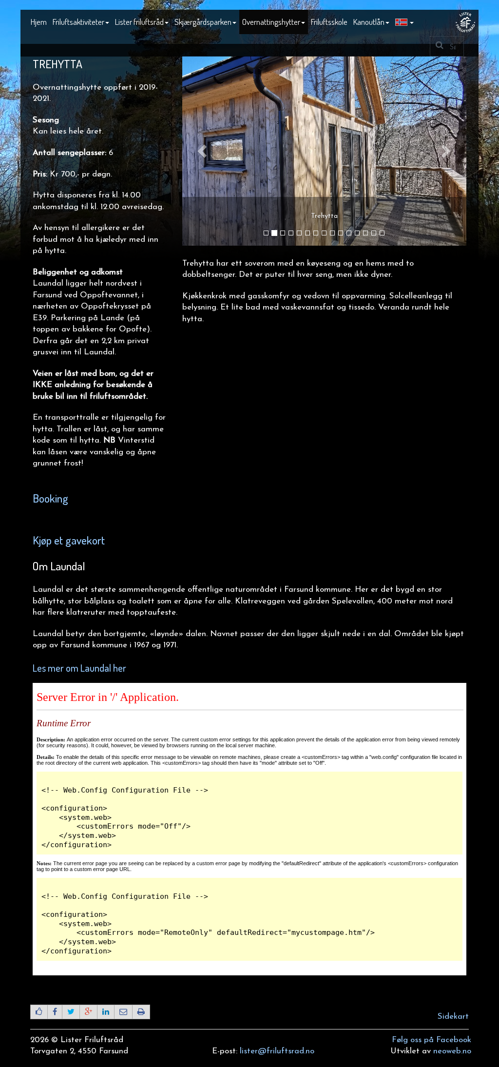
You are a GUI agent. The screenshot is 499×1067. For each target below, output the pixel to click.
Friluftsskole (329, 22)
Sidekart (453, 1016)
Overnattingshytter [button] (271, 22)
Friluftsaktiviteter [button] (78, 22)
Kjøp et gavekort (69, 540)
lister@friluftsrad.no (277, 1051)
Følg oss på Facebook (431, 1040)
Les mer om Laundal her (79, 667)
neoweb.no (452, 1051)
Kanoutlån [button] (368, 22)
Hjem (39, 22)
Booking (50, 498)
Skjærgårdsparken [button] (202, 22)
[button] (404, 22)
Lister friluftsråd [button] (139, 22)
